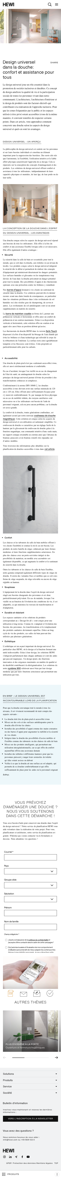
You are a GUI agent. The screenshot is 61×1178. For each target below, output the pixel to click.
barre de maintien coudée (18, 313)
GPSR (9, 1163)
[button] (5, 1057)
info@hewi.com (10, 1140)
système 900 (14, 668)
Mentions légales (44, 1163)
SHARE (54, 62)
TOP (56, 1163)
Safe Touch (51, 331)
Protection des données (24, 1163)
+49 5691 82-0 (28, 1140)
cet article (50, 449)
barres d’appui (14, 289)
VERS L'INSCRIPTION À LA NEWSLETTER (30, 1118)
